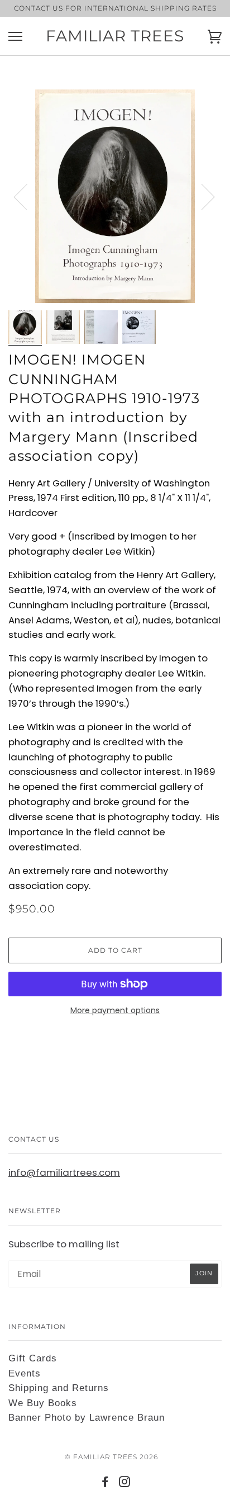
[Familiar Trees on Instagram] (125, 1483)
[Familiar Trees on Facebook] (105, 1483)
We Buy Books (42, 1403)
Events (24, 1373)
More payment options (115, 1010)
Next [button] (201, 196)
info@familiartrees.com (64, 1172)
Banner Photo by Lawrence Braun (86, 1417)
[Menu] (15, 37)
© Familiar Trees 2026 (111, 1457)
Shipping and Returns (58, 1388)
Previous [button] (27, 196)
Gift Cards (32, 1358)
